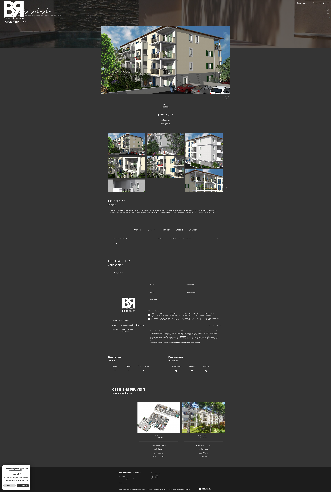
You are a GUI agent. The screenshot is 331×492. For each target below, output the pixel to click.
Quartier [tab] (193, 230)
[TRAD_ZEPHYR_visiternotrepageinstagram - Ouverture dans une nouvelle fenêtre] (157, 477)
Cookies (188, 489)
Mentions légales (164, 489)
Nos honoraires (149, 489)
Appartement (55, 16)
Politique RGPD (181, 489)
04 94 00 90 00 (126, 320)
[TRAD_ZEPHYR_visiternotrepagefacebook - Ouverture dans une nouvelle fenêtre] (152, 477)
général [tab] (138, 230)
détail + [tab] (151, 230)
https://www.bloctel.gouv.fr (195, 338)
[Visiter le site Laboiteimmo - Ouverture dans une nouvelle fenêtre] (205, 489)
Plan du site (156, 489)
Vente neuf (39, 16)
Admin (170, 489)
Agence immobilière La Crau (26, 16)
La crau (46, 16)
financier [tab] (165, 230)
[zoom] (126, 154)
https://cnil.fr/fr (183, 336)
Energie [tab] (179, 230)
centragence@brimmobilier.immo (132, 325)
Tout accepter (22, 485)
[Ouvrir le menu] (328, 3)
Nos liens (175, 489)
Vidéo (227, 96)
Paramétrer (9, 485)
